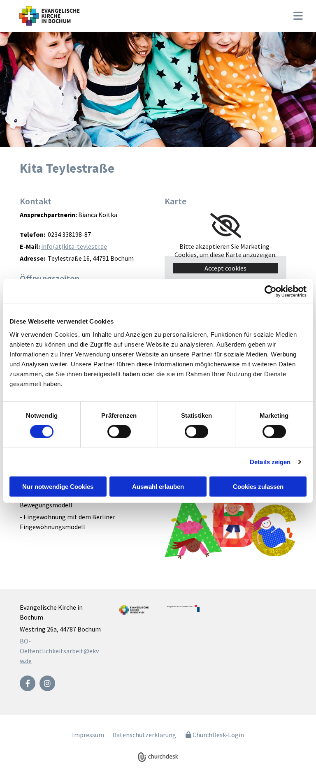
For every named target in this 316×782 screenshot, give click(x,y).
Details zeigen (270, 461)
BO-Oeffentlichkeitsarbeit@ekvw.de (59, 651)
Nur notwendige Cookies (57, 486)
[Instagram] (47, 683)
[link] (225, 225)
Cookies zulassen (258, 486)
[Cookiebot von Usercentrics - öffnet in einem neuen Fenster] (271, 291)
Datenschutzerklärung (144, 735)
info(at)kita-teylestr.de (74, 246)
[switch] (119, 431)
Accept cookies (225, 268)
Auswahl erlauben (158, 486)
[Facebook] (27, 683)
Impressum (88, 735)
